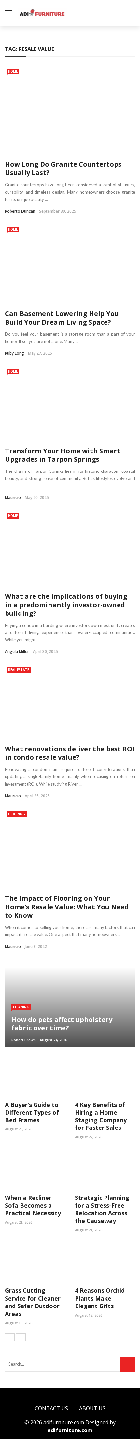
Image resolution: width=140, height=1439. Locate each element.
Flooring (16, 814)
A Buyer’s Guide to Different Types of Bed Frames (32, 1112)
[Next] (21, 1337)
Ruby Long (14, 353)
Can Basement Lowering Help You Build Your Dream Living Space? (62, 318)
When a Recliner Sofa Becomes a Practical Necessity (33, 1205)
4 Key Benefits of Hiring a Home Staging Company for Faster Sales (101, 1116)
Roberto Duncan (20, 211)
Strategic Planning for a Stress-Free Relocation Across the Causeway (102, 1209)
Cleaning (21, 1007)
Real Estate (18, 669)
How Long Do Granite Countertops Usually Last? (63, 168)
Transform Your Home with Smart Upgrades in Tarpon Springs (62, 455)
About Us (92, 1408)
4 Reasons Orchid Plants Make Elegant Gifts (100, 1298)
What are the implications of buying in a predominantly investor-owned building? (66, 605)
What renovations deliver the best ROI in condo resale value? (69, 753)
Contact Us (51, 1408)
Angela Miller (17, 651)
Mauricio (13, 497)
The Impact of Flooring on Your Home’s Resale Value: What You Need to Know (67, 907)
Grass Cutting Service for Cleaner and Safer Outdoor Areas (33, 1302)
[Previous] (10, 1337)
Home (13, 71)
